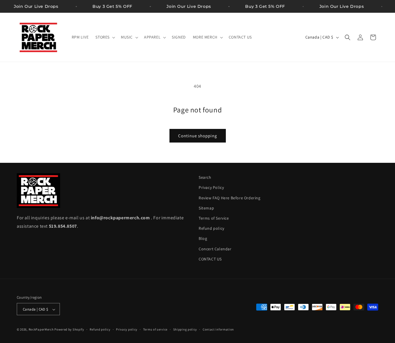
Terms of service (155, 329)
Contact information (218, 329)
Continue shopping (197, 135)
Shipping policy (185, 329)
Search (205, 177)
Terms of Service (214, 218)
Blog (203, 238)
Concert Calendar (215, 248)
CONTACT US (210, 259)
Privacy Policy (211, 187)
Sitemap (206, 208)
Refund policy (211, 228)
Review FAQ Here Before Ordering (230, 197)
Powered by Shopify (69, 330)
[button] (104, 37)
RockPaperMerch (41, 330)
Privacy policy (126, 329)
